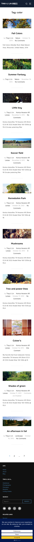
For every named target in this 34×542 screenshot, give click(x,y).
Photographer (7, 485)
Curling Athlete (7, 491)
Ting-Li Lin (9, 38)
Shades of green (16, 386)
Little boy (17, 107)
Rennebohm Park (17, 198)
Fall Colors (17, 33)
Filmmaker (6, 487)
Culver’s (17, 340)
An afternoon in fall (17, 431)
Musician (5, 489)
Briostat (5, 518)
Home (4, 469)
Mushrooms (17, 243)
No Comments (20, 40)
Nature (18, 38)
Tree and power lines (17, 288)
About (4, 471)
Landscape (19, 436)
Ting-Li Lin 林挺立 (9, 4)
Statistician (6, 483)
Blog (4, 474)
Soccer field (17, 153)
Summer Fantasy (17, 74)
